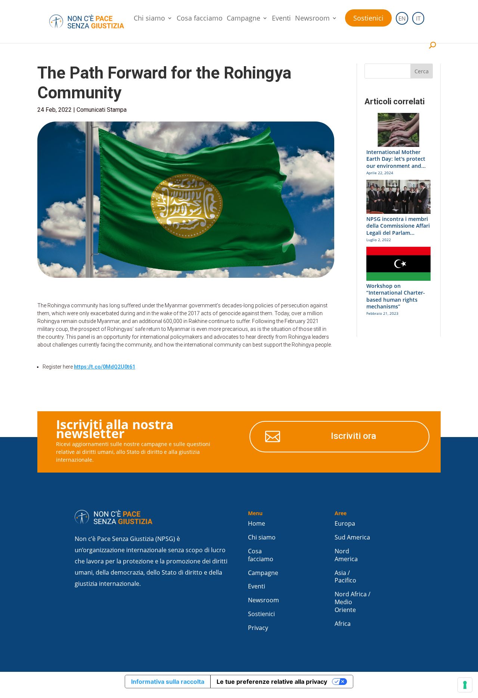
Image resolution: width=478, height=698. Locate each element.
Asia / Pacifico (345, 577)
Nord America (346, 555)
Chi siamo (149, 18)
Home (256, 524)
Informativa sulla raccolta (167, 681)
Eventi (281, 18)
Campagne (243, 18)
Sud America (352, 537)
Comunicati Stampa (102, 109)
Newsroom (312, 18)
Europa (345, 524)
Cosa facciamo (200, 18)
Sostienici (368, 17)
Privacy (258, 628)
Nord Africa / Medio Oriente (352, 602)
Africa (343, 624)
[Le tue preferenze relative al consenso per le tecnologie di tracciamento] (465, 685)
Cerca (422, 71)
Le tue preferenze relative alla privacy (272, 681)
